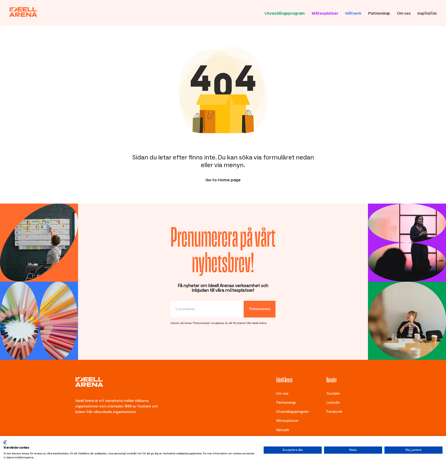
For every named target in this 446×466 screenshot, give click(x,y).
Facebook (334, 411)
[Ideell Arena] (23, 12)
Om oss (403, 12)
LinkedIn (333, 402)
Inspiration (427, 12)
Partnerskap (379, 12)
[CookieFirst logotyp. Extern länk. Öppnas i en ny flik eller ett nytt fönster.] (5, 442)
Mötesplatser (325, 12)
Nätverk (353, 12)
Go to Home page (223, 179)
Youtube (333, 393)
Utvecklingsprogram (285, 12)
